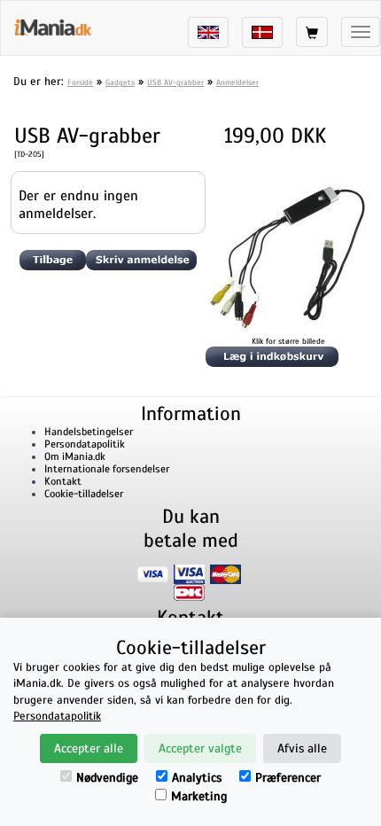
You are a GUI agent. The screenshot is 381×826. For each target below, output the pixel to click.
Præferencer (288, 777)
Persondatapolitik (84, 444)
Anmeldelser (237, 82)
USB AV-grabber (175, 82)
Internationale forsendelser (106, 469)
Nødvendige (107, 777)
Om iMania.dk (74, 456)
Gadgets (120, 82)
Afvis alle (302, 748)
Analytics (197, 777)
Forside (80, 82)
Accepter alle (88, 748)
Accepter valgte (200, 748)
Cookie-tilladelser (83, 493)
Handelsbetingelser (88, 431)
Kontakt (63, 481)
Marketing (199, 796)
